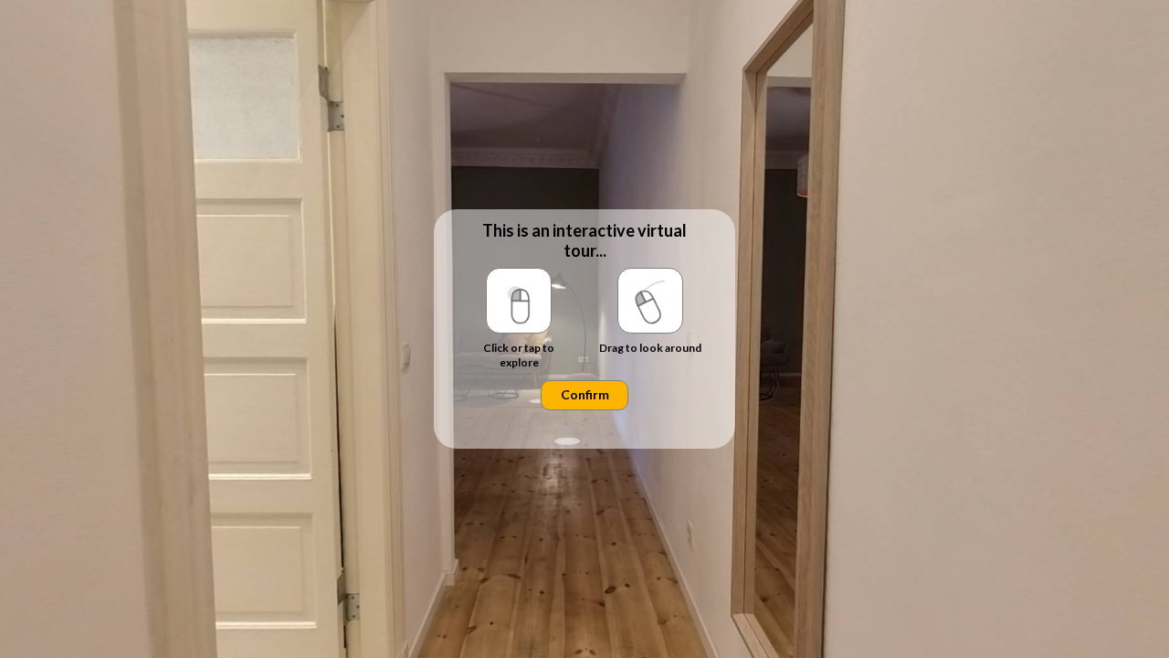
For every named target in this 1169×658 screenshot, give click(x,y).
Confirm (585, 394)
